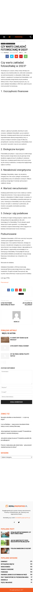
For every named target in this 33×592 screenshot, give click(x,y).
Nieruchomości (5, 567)
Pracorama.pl (4, 282)
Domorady (4, 561)
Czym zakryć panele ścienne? (19, 346)
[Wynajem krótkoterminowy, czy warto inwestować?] (5, 534)
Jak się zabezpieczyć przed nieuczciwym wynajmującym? (20, 541)
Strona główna (4, 41)
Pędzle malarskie (6, 582)
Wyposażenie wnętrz (7, 564)
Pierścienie (4, 572)
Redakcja (6, 52)
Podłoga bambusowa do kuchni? (21, 548)
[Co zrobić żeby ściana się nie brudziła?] (5, 340)
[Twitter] (18, 522)
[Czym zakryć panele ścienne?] (5, 348)
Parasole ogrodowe (7, 569)
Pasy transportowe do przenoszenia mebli (15, 577)
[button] (30, 37)
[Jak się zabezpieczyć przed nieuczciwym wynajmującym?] (5, 543)
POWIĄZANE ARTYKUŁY (9, 330)
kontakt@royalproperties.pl (22, 517)
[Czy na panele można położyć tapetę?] (5, 356)
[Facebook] (14, 522)
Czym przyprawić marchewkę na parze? (8, 304)
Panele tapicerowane (11, 43)
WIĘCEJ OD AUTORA (8, 333)
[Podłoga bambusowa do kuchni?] (5, 551)
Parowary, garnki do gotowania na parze (14, 574)
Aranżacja (3, 43)
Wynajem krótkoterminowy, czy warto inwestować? (21, 532)
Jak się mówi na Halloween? (27, 304)
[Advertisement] (16, 17)
